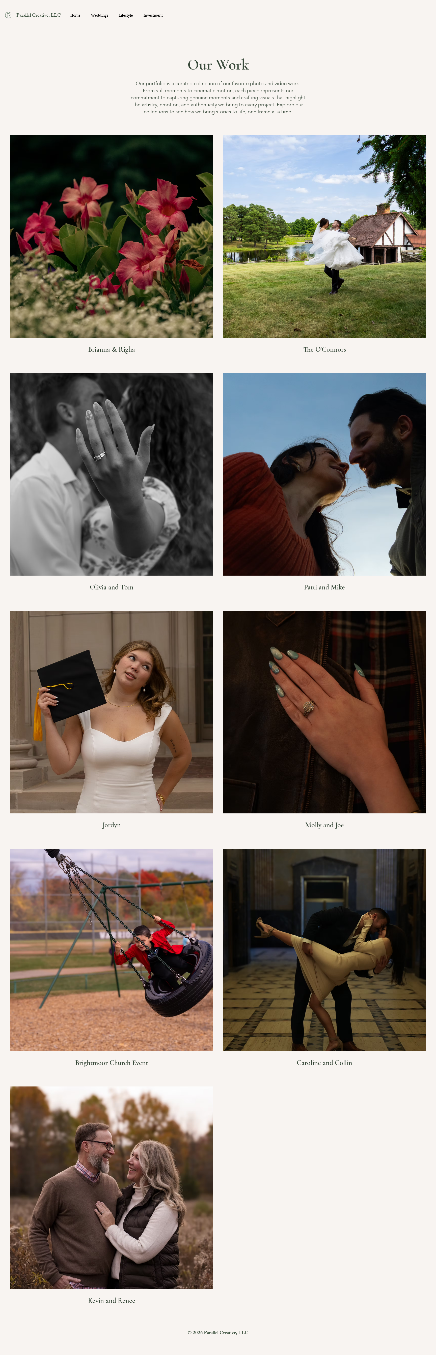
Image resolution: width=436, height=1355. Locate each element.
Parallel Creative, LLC (38, 16)
